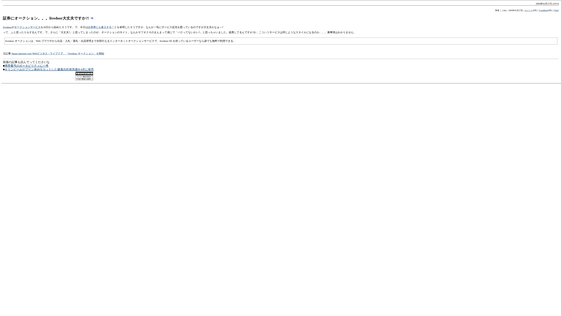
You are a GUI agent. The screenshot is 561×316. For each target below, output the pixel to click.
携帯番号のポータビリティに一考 (27, 65)
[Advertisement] (37, 76)
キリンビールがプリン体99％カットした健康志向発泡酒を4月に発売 (49, 69)
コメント (528, 10)
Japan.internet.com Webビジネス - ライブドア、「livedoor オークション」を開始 (58, 53)
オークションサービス (27, 27)
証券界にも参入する (100, 27)
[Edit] (556, 10)
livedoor (7, 27)
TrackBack (543, 10)
